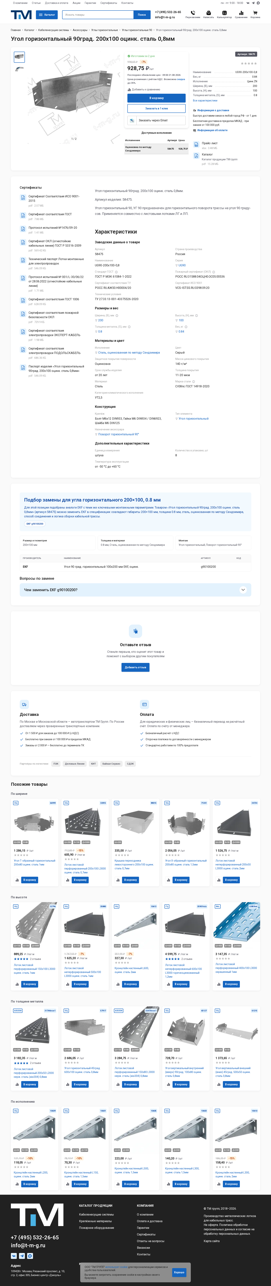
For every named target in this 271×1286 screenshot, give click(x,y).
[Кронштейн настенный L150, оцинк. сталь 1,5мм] (85, 1148)
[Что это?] (116, 272)
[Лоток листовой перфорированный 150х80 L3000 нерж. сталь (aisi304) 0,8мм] (135, 1048)
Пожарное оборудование (96, 1228)
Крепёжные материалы (95, 1221)
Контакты (127, 2)
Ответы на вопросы (150, 1241)
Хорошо (179, 1272)
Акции (76, 2)
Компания (145, 1205)
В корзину (157, 98)
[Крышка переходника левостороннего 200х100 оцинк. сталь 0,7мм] (135, 842)
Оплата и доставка (149, 1221)
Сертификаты (108, 2)
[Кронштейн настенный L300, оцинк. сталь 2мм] (236, 1148)
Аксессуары (80, 30)
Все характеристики (205, 100)
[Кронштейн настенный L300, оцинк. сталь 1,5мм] (186, 1148)
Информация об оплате (212, 130)
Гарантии (90, 2)
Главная (16, 30)
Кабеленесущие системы (53, 30)
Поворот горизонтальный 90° (118, 434)
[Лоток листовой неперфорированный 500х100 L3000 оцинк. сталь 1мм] (85, 946)
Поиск (142, 14)
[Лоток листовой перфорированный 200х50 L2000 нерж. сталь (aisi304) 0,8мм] (34, 1048)
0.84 (181, 331)
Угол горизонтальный (194, 418)
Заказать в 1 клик (156, 108)
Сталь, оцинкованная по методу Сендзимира (129, 352)
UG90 (182, 265)
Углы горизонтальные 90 (137, 30)
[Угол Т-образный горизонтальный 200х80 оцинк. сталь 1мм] (34, 842)
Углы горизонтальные (104, 30)
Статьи (36, 2)
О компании (20, 2)
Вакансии (143, 1247)
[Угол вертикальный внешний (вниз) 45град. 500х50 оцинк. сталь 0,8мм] (236, 1048)
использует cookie (116, 1267)
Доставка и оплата (56, 2)
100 (181, 320)
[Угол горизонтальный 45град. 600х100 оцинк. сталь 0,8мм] (85, 1048)
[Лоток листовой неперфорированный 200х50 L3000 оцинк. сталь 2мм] (236, 842)
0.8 (100, 331)
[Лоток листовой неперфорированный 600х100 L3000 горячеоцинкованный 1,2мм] (186, 946)
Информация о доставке (213, 110)
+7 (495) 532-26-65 (168, 12)
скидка (181, 79)
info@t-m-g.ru (165, 17)
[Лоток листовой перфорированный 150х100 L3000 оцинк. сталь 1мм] (34, 946)
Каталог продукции (95, 1205)
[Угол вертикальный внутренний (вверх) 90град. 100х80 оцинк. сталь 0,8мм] (186, 1048)
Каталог (49, 14)
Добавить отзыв (135, 667)
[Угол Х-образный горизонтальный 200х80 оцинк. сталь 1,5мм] (186, 842)
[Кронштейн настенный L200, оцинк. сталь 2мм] (34, 1148)
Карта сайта (212, 1241)
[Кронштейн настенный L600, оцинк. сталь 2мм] (135, 946)
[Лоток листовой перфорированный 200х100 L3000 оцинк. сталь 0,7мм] (85, 842)
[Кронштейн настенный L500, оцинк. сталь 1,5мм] (135, 1148)
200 (100, 320)
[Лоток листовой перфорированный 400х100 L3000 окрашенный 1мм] (236, 946)
